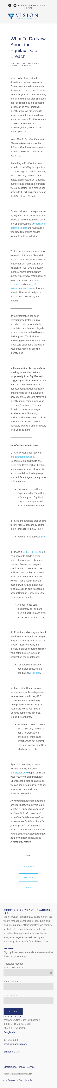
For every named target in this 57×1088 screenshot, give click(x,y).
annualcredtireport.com (22, 457)
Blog (36, 63)
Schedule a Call (12, 1051)
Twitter (28, 877)
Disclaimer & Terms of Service (19, 1067)
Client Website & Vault (32, 5)
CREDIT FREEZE (32, 552)
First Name (11, 982)
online (42, 536)
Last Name (10, 996)
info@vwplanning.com (15, 1044)
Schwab (28, 8)
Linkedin (28, 888)
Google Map (10, 1032)
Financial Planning (21, 65)
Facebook (28, 867)
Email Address (14, 967)
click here (35, 673)
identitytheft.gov (19, 772)
